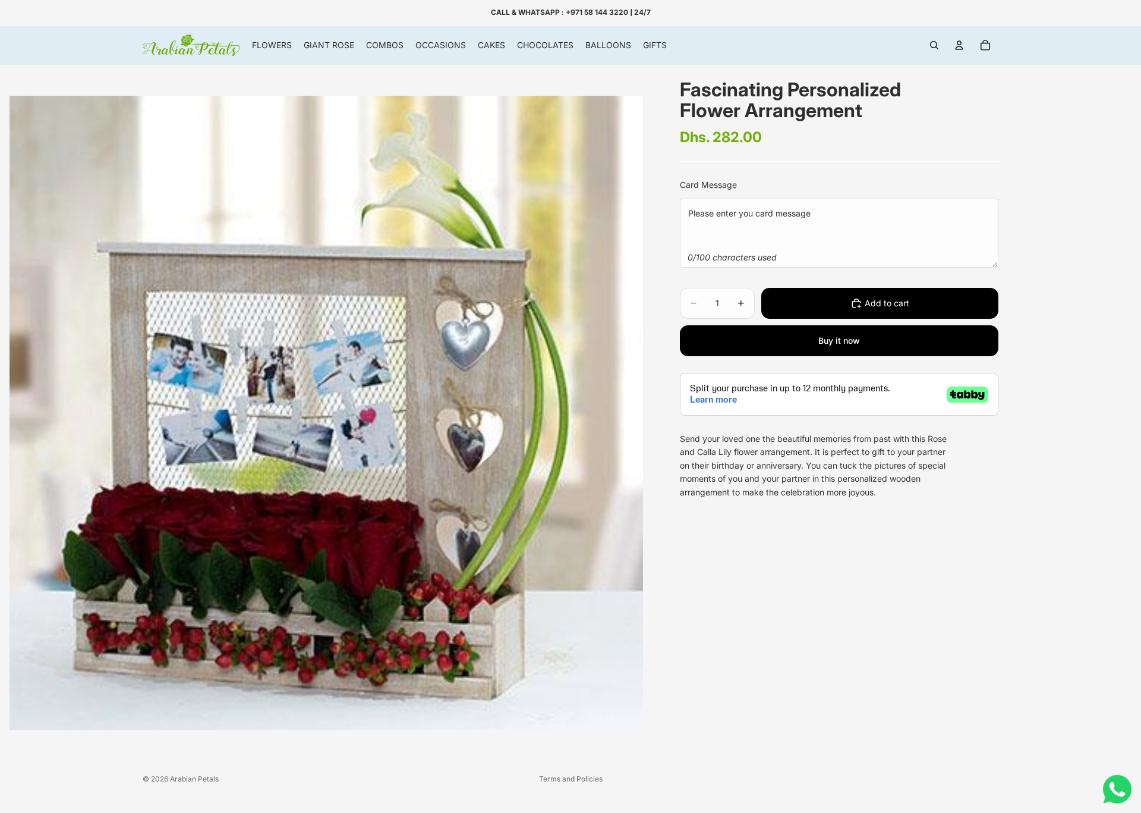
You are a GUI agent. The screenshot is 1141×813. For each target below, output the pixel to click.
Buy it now (839, 340)
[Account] (959, 45)
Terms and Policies (571, 778)
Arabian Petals (194, 778)
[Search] (934, 45)
